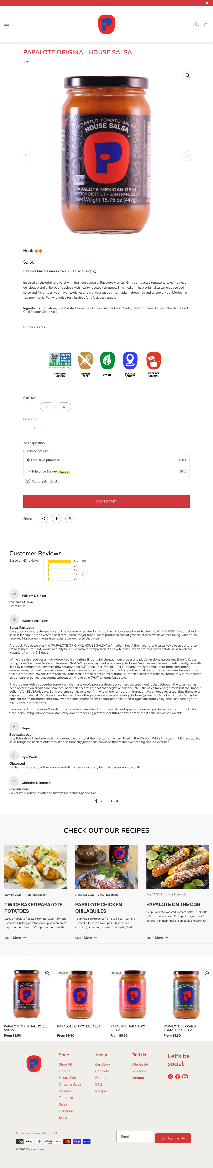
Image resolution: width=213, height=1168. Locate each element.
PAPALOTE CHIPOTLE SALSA (79, 1026)
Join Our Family (173, 1138)
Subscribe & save (50, 471)
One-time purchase (45, 460)
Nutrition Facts (34, 327)
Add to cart (106, 501)
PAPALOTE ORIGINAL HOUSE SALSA (26, 1028)
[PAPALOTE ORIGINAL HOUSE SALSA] (26, 994)
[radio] (28, 459)
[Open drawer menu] (6, 24)
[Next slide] (187, 156)
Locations (138, 1071)
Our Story (102, 1064)
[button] (90, 247)
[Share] (43, 518)
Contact (137, 1078)
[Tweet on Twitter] (69, 518)
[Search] (197, 24)
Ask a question (34, 443)
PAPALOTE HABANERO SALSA (127, 1028)
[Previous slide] (25, 156)
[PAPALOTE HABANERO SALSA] (133, 994)
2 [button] (101, 801)
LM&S (53, 1133)
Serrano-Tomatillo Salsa (66, 1097)
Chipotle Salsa (70, 1084)
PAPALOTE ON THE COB (173, 904)
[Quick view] (47, 973)
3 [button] (106, 801)
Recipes (101, 1091)
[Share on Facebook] (56, 518)
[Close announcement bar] (206, 3)
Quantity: (30, 419)
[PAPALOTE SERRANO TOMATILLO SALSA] (186, 994)
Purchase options (35, 451)
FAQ (98, 1084)
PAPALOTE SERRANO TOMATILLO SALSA (180, 1028)
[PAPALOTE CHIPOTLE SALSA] (79, 994)
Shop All (65, 1064)
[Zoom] (187, 75)
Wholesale (139, 1064)
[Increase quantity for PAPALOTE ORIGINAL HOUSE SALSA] (42, 428)
